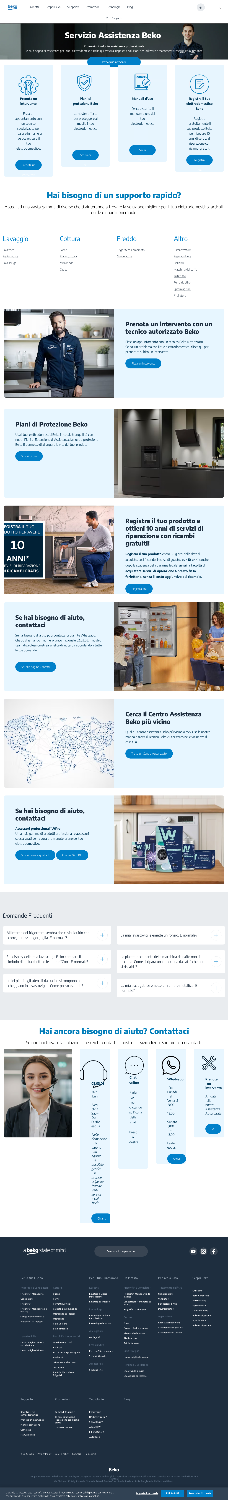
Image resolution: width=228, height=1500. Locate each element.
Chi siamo (198, 1290)
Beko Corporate (201, 1295)
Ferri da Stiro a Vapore (101, 1351)
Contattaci (25, 1429)
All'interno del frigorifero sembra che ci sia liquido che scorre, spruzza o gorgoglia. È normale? (48, 935)
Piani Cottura (60, 1323)
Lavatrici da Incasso (99, 1301)
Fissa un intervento (143, 363)
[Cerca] (219, 7)
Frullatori (58, 1357)
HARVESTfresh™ (98, 1417)
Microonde (58, 1318)
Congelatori (26, 1298)
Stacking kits (96, 1370)
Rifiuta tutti (172, 1493)
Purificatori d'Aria (167, 1303)
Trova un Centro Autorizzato (149, 753)
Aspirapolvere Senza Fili (170, 1327)
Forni (56, 1298)
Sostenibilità (199, 1305)
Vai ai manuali (142, 151)
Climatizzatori (165, 1294)
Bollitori (57, 1347)
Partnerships (199, 1300)
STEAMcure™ (96, 1422)
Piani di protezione (30, 1424)
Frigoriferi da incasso (135, 1309)
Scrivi (176, 1159)
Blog (127, 1399)
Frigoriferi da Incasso (31, 1321)
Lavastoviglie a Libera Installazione (31, 1344)
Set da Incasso (60, 1328)
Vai (213, 1129)
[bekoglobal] (12, 7)
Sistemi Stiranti (97, 1356)
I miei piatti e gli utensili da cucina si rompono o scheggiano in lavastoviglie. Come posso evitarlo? (45, 983)
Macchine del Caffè (62, 1342)
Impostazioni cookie (147, 1493)
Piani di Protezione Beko (51, 424)
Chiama (102, 1218)
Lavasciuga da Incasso (100, 1323)
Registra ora (199, 161)
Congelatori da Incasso (32, 1316)
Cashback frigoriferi (65, 1412)
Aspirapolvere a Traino (170, 1332)
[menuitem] (33, 7)
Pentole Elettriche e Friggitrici (63, 1374)
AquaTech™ (95, 1427)
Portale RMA (199, 1320)
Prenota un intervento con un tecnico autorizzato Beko (168, 327)
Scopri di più (85, 156)
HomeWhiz (90, 1454)
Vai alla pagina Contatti (35, 667)
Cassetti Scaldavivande (65, 1308)
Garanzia (76, 1454)
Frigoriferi (25, 1303)
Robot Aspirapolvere (169, 1322)
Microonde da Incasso (64, 1313)
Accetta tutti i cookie (200, 1493)
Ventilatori (163, 1298)
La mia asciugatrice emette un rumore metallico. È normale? (158, 987)
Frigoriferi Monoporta (32, 1294)
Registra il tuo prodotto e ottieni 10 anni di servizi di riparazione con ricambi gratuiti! (164, 532)
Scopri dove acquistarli (35, 855)
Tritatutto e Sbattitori (64, 1362)
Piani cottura (130, 1338)
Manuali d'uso (27, 1434)
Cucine (56, 1294)
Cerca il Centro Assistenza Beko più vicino (163, 717)
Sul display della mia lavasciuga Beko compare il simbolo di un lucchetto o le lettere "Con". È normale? (47, 959)
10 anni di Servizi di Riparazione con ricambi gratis (67, 1420)
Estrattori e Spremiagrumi (67, 1352)
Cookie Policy (62, 1454)
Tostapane (58, 1367)
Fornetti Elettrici (62, 1303)
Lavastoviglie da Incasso (33, 1350)
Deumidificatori (166, 1308)
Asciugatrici (95, 1337)
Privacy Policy (44, 1454)
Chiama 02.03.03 (72, 855)
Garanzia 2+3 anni (64, 1427)
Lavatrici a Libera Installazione (98, 1295)
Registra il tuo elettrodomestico (29, 1413)
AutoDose (94, 1437)
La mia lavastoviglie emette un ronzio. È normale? (158, 935)
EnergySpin (95, 1412)
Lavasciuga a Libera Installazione (99, 1317)
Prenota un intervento (28, 166)
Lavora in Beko (200, 1310)
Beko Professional (202, 1315)
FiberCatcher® (96, 1432)
